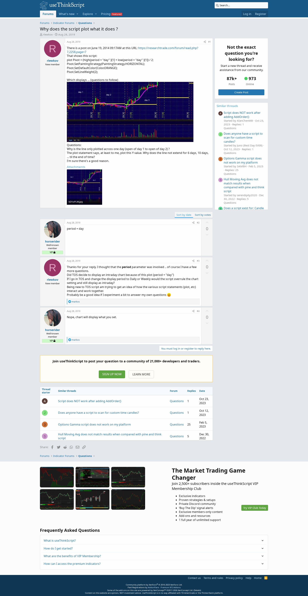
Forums (48, 14)
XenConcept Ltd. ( (186, 590)
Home (257, 578)
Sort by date (183, 215)
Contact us (194, 578)
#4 (198, 311)
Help (248, 578)
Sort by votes (203, 215)
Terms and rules (213, 578)
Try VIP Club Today (254, 508)
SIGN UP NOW (112, 374)
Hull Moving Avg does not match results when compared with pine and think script (244, 185)
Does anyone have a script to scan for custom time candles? (98, 413)
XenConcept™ (159, 590)
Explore (88, 14)
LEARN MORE (141, 374)
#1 (209, 41)
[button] (77, 14)
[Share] (204, 42)
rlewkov (48, 34)
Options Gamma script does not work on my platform (94, 424)
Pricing (106, 14)
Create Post (241, 92)
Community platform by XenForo (154, 584)
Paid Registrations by (154, 587)
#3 (198, 260)
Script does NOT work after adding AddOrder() (89, 401)
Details (197, 590)
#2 (198, 222)
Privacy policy (234, 578)
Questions (177, 401)
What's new (67, 14)
